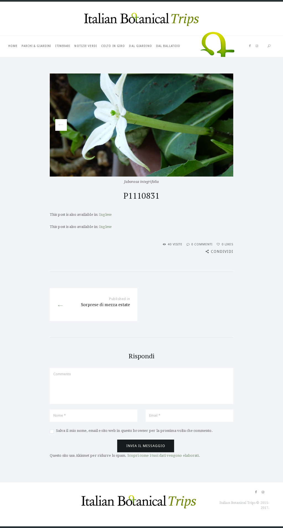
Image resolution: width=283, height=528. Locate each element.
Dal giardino (140, 46)
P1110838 (59, 125)
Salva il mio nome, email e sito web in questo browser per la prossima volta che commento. (134, 431)
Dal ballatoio (168, 46)
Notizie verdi (85, 46)
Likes (227, 244)
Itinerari (62, 46)
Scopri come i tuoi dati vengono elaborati (163, 455)
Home (12, 46)
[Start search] (269, 46)
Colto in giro (113, 46)
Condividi (222, 251)
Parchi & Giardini (36, 46)
